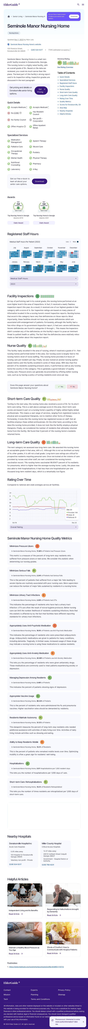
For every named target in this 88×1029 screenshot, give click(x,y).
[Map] (44, 816)
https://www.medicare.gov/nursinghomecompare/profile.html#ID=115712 (36, 967)
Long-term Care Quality (68, 95)
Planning (34, 994)
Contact (7, 990)
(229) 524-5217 (37, 50)
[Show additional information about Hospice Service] (25, 126)
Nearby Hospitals (66, 111)
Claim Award (18, 223)
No (74, 387)
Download (74, 16)
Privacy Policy (64, 990)
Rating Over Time (66, 98)
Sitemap (61, 994)
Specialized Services (67, 80)
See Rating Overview (65, 67)
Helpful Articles (65, 114)
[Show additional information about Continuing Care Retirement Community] (20, 113)
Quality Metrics (65, 101)
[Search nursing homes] (78, 4)
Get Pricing (40, 90)
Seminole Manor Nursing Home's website (26, 44)
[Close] (83, 1021)
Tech (6, 999)
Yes (61, 387)
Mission (7, 994)
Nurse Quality (65, 89)
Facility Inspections (67, 86)
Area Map (63, 108)
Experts (34, 990)
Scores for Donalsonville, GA (70, 105)
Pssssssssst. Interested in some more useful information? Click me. (67, 1021)
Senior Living (17, 16)
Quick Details (65, 77)
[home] (12, 4)
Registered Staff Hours (68, 83)
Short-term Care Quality (69, 92)
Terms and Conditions (40, 999)
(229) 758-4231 (48, 865)
